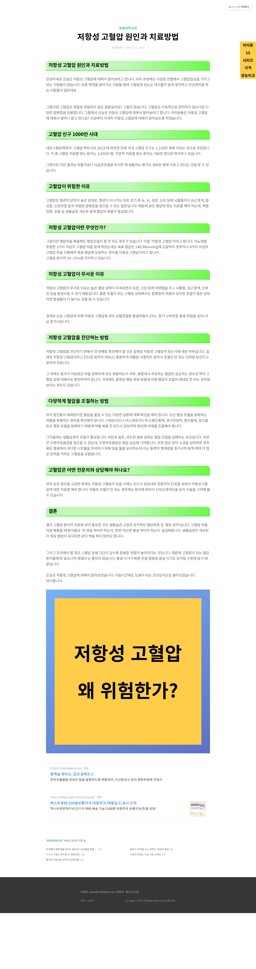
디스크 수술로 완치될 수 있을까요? (63, 854)
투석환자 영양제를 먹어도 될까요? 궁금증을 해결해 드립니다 (71, 849)
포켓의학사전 (128, 28)
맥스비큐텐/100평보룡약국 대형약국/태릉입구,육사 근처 (93, 803)
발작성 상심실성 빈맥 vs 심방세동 (62, 860)
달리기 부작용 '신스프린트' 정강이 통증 (149, 849)
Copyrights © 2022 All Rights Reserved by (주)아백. (150, 900)
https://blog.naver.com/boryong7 (72, 797)
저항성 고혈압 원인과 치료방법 (128, 37)
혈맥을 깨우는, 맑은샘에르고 (72, 774)
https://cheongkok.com (66, 768)
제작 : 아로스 (87, 900)
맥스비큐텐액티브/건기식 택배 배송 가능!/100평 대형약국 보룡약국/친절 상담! (103, 809)
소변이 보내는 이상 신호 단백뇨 (145, 854)
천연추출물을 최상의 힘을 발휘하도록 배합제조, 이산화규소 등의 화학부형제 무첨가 (106, 780)
